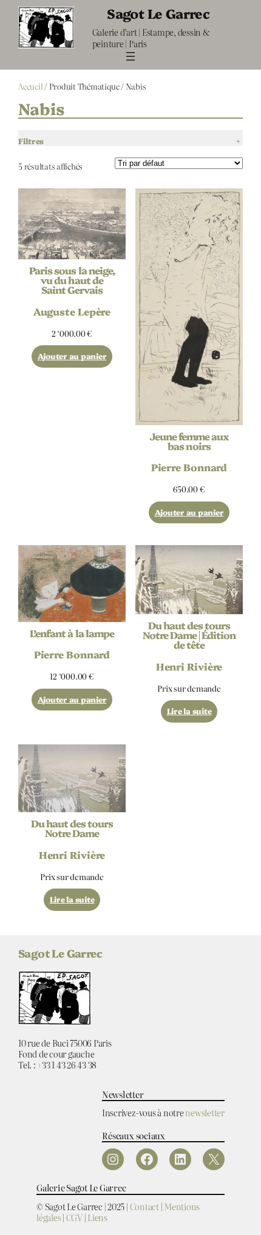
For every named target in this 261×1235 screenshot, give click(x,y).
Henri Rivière (189, 666)
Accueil (30, 86)
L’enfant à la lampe (72, 633)
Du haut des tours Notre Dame (72, 828)
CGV (74, 1217)
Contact (144, 1206)
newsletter (205, 1112)
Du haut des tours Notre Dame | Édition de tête (189, 635)
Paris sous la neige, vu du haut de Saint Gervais (72, 280)
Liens (97, 1217)
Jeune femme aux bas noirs (189, 441)
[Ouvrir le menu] (130, 56)
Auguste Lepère (72, 311)
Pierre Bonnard (189, 467)
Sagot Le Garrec (158, 13)
